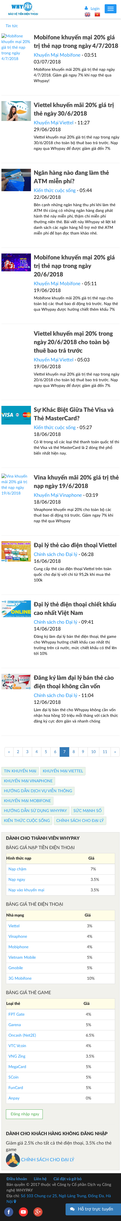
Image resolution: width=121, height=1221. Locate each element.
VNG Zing (16, 1056)
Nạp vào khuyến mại (26, 890)
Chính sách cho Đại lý (56, 554)
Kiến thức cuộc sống (55, 190)
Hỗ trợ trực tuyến (95, 1209)
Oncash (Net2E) (22, 1035)
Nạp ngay (16, 880)
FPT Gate (16, 1015)
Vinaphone (17, 937)
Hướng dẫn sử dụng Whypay (35, 811)
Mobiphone (18, 947)
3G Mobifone (20, 979)
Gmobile (15, 968)
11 (105, 752)
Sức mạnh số (87, 811)
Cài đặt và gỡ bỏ (67, 1179)
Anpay (13, 1098)
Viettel (13, 926)
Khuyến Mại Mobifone (57, 55)
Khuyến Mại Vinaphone (58, 495)
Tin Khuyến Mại (20, 771)
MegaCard (17, 1067)
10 (93, 752)
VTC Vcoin (17, 1046)
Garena (14, 1025)
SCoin (13, 1077)
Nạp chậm (17, 869)
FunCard (15, 1088)
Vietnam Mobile (22, 958)
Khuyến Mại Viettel (53, 122)
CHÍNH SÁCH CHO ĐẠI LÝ (47, 1160)
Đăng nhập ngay (24, 1114)
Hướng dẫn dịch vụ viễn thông (38, 791)
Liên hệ (40, 1179)
